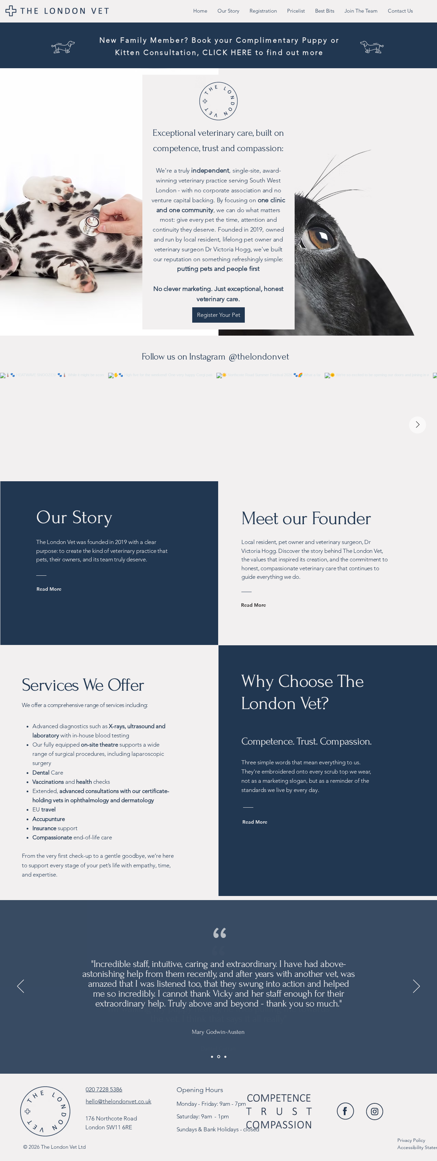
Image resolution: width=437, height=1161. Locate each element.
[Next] (416, 987)
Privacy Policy (411, 1140)
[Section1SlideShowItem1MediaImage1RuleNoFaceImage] (212, 1057)
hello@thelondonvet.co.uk (118, 1101)
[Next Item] (417, 424)
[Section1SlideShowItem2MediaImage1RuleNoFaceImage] (218, 1056)
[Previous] (20, 987)
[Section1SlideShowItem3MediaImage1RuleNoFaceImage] (225, 1057)
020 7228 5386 (104, 1089)
